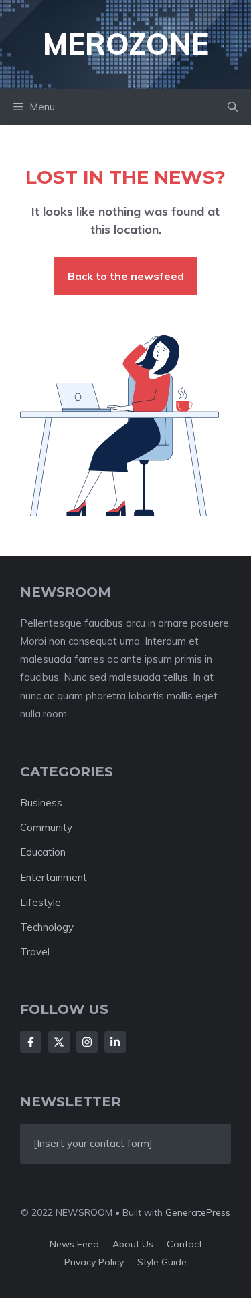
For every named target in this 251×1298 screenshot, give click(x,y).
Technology (47, 927)
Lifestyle (40, 902)
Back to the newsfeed (126, 276)
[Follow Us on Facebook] (30, 1042)
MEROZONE (126, 43)
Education (43, 852)
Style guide (162, 1262)
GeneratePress (197, 1212)
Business (41, 802)
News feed (74, 1244)
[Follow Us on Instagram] (87, 1042)
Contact (184, 1244)
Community (46, 827)
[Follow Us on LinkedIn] (115, 1042)
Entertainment (53, 877)
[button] (232, 107)
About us (132, 1244)
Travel (35, 951)
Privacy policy (94, 1262)
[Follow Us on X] (59, 1042)
